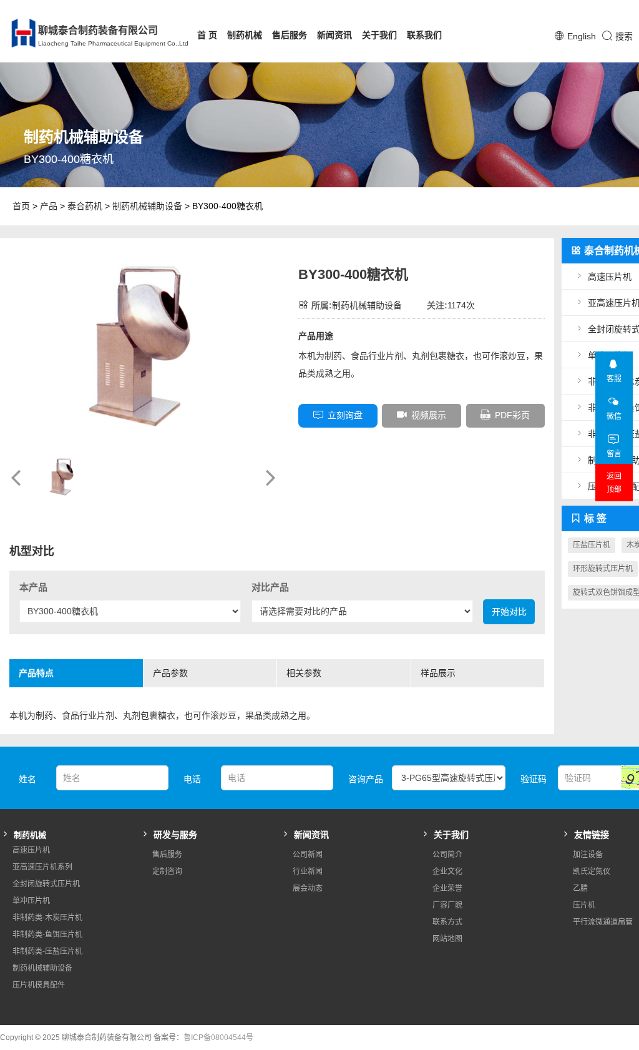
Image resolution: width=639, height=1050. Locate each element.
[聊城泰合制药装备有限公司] (16, 33)
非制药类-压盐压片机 (47, 951)
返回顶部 (614, 483)
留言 (614, 453)
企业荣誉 (447, 888)
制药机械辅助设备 (147, 206)
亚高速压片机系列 (42, 867)
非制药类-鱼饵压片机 (47, 934)
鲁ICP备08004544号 (218, 1037)
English (581, 36)
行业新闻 (308, 871)
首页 (21, 206)
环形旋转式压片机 (603, 568)
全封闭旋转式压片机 (46, 884)
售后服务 (289, 35)
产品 (48, 206)
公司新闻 (308, 854)
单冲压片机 (31, 900)
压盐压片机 (591, 545)
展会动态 (308, 888)
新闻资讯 (334, 35)
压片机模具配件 (38, 985)
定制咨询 (167, 871)
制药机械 (244, 35)
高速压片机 (31, 850)
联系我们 (424, 35)
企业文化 (447, 871)
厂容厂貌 (447, 905)
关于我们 (379, 35)
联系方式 (447, 922)
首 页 (207, 35)
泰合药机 (84, 206)
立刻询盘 (345, 415)
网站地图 (447, 939)
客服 (614, 379)
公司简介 (447, 854)
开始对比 (509, 612)
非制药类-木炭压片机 (47, 917)
